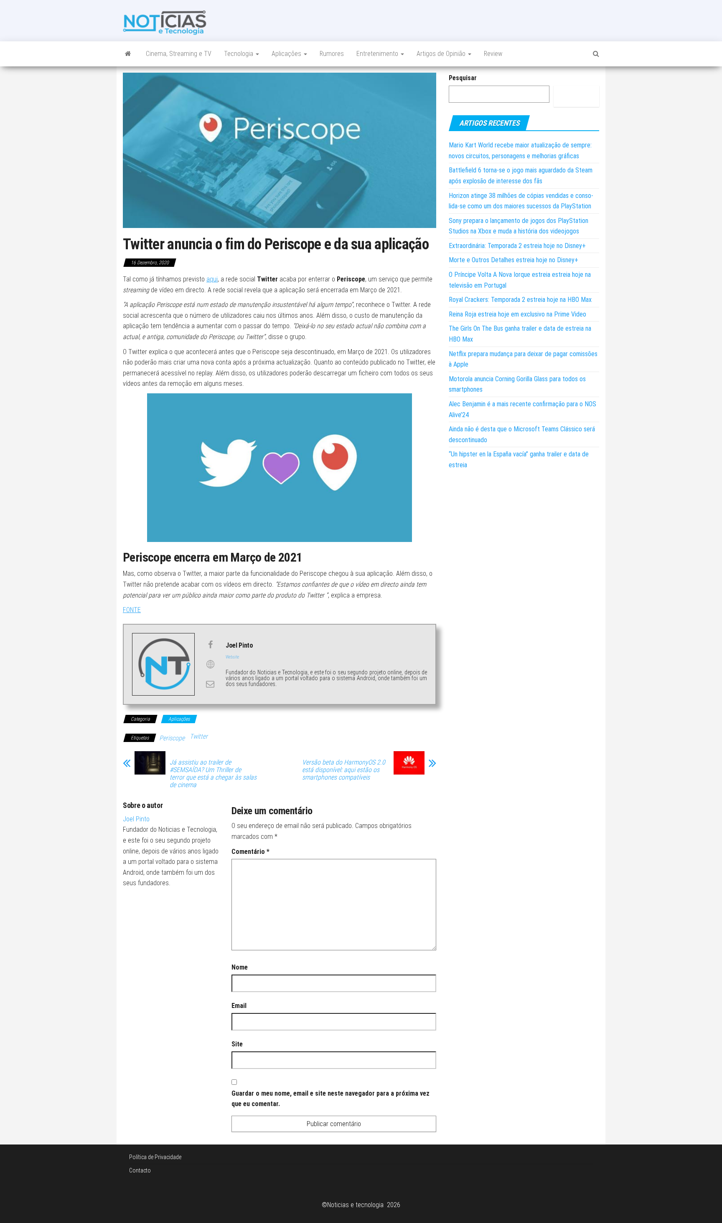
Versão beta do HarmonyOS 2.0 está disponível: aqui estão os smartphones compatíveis (343, 770)
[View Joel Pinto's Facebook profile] (210, 645)
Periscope (172, 738)
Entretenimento (378, 54)
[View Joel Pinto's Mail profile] (210, 684)
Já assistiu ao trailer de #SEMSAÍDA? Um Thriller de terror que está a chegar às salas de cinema (213, 774)
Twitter (199, 736)
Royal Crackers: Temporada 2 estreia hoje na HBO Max (520, 300)
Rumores (332, 54)
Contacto (140, 1170)
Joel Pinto (136, 819)
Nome (239, 967)
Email (239, 1006)
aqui (212, 279)
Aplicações (287, 54)
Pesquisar (463, 78)
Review (493, 54)
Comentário (250, 852)
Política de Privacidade (155, 1157)
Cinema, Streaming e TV (178, 54)
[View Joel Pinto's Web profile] (210, 664)
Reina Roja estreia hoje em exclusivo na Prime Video (517, 314)
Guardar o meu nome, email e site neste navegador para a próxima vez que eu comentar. (330, 1098)
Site (237, 1044)
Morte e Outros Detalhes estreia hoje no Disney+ (513, 260)
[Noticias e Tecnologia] (128, 53)
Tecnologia (239, 54)
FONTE (132, 610)
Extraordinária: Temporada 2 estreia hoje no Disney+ (517, 246)
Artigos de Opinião (442, 54)
